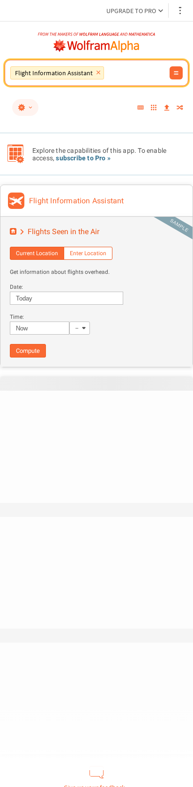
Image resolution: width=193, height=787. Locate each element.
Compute (28, 350)
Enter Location (88, 253)
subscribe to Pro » (83, 158)
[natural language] (25, 107)
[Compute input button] (176, 72)
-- (76, 328)
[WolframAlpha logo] (96, 45)
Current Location (37, 253)
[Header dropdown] (181, 10)
